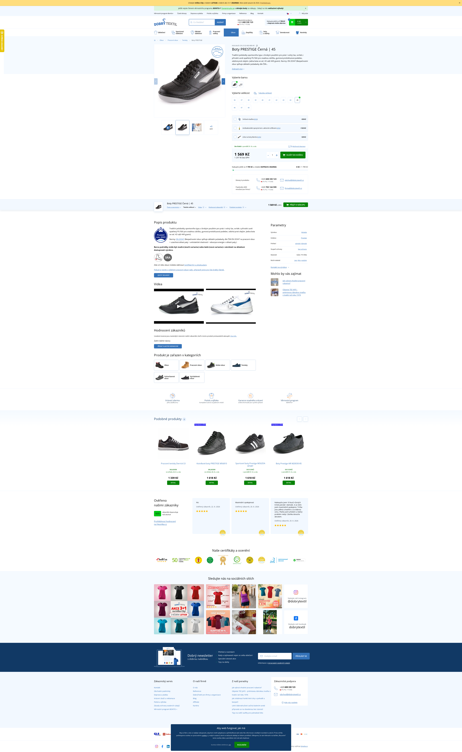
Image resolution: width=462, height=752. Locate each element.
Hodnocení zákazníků (217, 207)
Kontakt (260, 13)
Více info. (233, 336)
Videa (201, 207)
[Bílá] (240, 84)
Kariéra (196, 705)
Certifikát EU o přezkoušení (195, 265)
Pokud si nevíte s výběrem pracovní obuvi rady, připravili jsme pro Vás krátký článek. (189, 270)
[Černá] (234, 84)
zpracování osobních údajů (279, 663)
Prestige (304, 238)
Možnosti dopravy (298, 146)
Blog (252, 13)
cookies (204, 735)
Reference (243, 13)
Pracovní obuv (173, 40)
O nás (195, 687)
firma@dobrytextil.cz (293, 188)
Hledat (220, 22)
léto (299, 260)
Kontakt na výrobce (279, 267)
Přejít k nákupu (297, 205)
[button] (223, 81)
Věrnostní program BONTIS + (165, 709)
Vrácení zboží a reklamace (164, 698)
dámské (304, 243)
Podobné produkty (237, 207)
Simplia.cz (304, 746)
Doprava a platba (197, 13)
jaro (295, 260)
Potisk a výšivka (212, 13)
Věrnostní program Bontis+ (163, 13)
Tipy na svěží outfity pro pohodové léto (247, 713)
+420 (245, 22)
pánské (297, 243)
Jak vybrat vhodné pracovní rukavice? (247, 687)
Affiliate (196, 702)
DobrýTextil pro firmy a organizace (207, 695)
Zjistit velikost (164, 275)
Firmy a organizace (228, 13)
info (255, 119)
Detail (173, 483)
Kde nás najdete (290, 702)
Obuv (162, 40)
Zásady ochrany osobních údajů (167, 705)
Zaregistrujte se (228, 8)
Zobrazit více (237, 69)
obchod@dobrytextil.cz (294, 180)
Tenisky (185, 40)
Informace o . (274, 663)
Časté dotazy (182, 13)
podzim (304, 260)
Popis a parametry (173, 207)
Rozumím (241, 745)
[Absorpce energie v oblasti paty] (158, 257)
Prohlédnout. (265, 3)
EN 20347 (180, 239)
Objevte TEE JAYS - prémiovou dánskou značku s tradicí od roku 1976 (294, 292)
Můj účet (305, 13)
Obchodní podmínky (162, 691)
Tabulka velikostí (265, 93)
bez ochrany (302, 249)
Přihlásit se (301, 656)
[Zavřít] (459, 3)
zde (230, 745)
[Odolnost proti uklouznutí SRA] (168, 257)
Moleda (304, 232)
